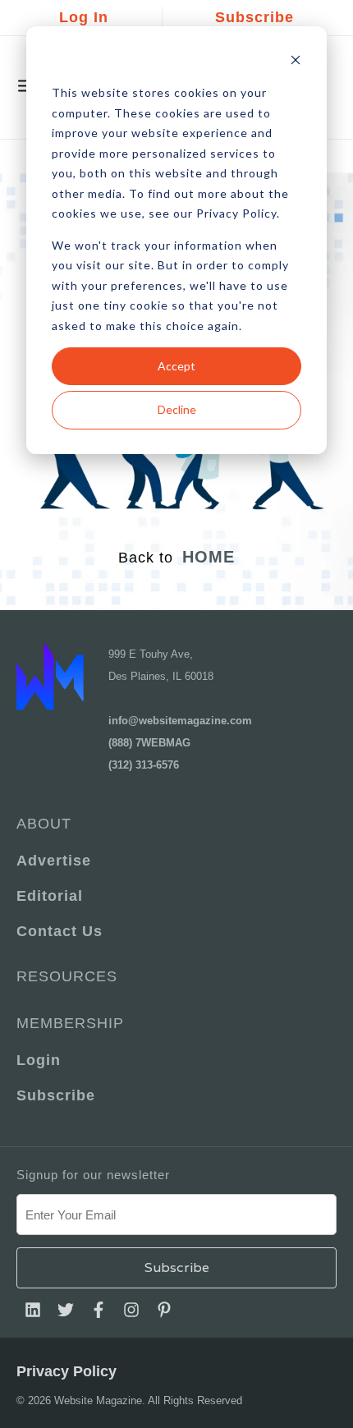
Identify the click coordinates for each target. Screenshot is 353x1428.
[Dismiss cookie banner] (295, 62)
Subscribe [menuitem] (55, 1095)
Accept (176, 366)
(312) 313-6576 (143, 765)
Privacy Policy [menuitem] (66, 1371)
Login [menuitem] (38, 1060)
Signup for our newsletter (93, 1175)
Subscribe (254, 17)
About (43, 823)
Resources (66, 976)
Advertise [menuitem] (53, 860)
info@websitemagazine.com (180, 720)
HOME (208, 557)
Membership (70, 1023)
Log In (83, 17)
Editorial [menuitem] (49, 896)
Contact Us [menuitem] (59, 931)
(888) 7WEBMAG (149, 743)
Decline (177, 409)
